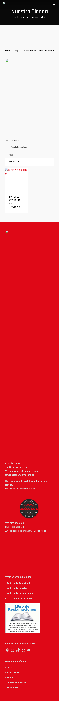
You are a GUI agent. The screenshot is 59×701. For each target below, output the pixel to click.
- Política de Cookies (16, 588)
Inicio (7, 50)
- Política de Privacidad (17, 583)
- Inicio (8, 667)
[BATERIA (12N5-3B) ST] (16, 179)
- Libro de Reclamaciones (18, 598)
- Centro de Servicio (15, 682)
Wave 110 (30, 161)
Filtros (10, 154)
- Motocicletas (13, 672)
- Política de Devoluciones (19, 593)
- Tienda (9, 677)
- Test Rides (11, 687)
